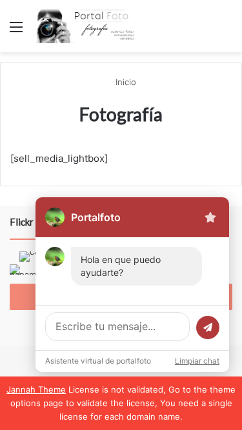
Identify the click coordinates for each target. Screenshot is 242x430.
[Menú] (16, 31)
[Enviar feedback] (210, 217)
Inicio (124, 82)
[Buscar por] (225, 31)
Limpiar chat (197, 361)
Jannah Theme (36, 389)
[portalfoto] (84, 26)
